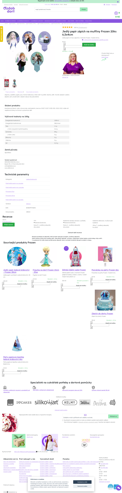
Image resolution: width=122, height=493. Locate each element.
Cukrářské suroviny (37, 21)
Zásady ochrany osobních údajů (88, 422)
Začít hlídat (105, 57)
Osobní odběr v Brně (46, 461)
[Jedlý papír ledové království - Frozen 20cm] (16, 256)
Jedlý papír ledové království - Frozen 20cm (16, 271)
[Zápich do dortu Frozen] (105, 300)
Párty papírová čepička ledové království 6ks (13, 358)
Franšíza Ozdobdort (25, 463)
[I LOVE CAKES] (24, 402)
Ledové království (31, 179)
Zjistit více (30, 437)
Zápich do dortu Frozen (102, 313)
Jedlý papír (71, 21)
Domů (6, 23)
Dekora (28, 204)
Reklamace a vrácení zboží (11, 469)
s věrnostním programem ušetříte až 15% (95, 40)
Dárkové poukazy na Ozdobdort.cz (29, 461)
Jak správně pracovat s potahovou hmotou (76, 475)
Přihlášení (107, 4)
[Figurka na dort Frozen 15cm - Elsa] (46, 256)
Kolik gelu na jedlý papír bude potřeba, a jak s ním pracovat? (81, 461)
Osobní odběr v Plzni (46, 475)
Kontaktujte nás (95, 437)
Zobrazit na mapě (104, 481)
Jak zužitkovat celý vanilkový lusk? (73, 471)
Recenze (20, 92)
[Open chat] (118, 489)
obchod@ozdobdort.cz (29, 451)
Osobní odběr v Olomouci (48, 469)
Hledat (84, 9)
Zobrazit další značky (61, 410)
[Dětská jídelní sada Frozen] (75, 256)
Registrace (114, 4)
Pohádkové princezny (44, 23)
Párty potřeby (80, 21)
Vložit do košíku (89, 44)
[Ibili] (10, 402)
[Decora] (100, 402)
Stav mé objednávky (9, 461)
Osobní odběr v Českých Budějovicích (51, 463)
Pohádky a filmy (32, 23)
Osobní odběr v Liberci (47, 465)
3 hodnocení (82, 27)
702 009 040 (104, 463)
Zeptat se (65, 77)
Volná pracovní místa (25, 475)
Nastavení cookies (82, 486)
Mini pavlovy (66, 465)
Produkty (13, 23)
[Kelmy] (69, 402)
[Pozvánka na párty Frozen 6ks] (105, 256)
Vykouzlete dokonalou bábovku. (72, 467)
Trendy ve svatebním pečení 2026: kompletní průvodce (79, 463)
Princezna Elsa (56, 23)
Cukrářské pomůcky (23, 21)
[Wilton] (85, 402)
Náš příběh (22, 467)
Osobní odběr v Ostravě (47, 471)
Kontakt (16, 4)
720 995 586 (104, 467)
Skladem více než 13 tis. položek (28, 469)
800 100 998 (18, 451)
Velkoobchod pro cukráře (26, 479)
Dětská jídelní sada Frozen (74, 270)
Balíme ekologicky (24, 471)
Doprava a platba (8, 4)
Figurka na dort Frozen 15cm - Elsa (46, 271)
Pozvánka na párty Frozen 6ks (105, 270)
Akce (2, 21)
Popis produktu (10, 92)
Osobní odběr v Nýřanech (47, 467)
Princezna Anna (10, 195)
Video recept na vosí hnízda (71, 469)
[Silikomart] (47, 402)
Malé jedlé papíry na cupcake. (14, 199)
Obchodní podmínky (9, 467)
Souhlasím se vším (82, 482)
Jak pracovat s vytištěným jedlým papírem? (76, 473)
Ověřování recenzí (24, 477)
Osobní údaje (7, 471)
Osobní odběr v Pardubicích (48, 473)
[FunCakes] (112, 402)
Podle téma (88, 21)
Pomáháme (22, 473)
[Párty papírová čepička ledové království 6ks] (16, 343)
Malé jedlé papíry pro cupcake (15, 187)
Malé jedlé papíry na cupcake (14, 183)
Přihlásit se (113, 416)
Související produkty (32, 92)
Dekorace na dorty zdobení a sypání (55, 21)
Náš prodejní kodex (25, 481)
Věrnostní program (23, 4)
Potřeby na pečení (10, 21)
